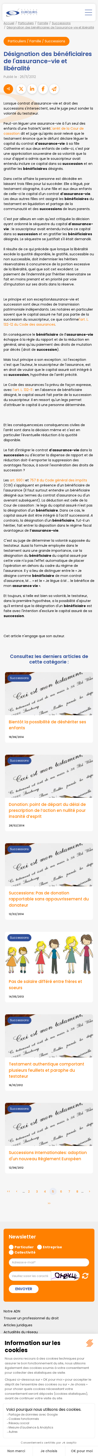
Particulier (24, 1247)
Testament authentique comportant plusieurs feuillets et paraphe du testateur (46, 1070)
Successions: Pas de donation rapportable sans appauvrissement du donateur (49, 899)
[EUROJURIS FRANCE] (21, 12)
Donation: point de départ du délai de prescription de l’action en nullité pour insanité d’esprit (47, 810)
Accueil (9, 23)
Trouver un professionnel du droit (31, 1318)
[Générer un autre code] (84, 1275)
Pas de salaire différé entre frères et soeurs (45, 984)
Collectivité (25, 1252)
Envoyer (23, 1289)
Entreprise (52, 1247)
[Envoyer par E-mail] (54, 89)
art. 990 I (17, 480)
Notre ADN (12, 1311)
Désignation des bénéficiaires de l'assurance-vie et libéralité (50, 27)
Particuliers (26, 23)
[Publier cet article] (21, 89)
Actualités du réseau (21, 1332)
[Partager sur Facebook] (43, 89)
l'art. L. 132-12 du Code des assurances (46, 322)
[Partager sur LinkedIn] (32, 89)
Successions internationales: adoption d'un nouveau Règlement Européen (48, 1155)
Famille (43, 23)
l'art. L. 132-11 (23, 389)
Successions (61, 23)
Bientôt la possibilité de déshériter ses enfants (47, 725)
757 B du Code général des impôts (58, 480)
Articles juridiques (18, 1325)
